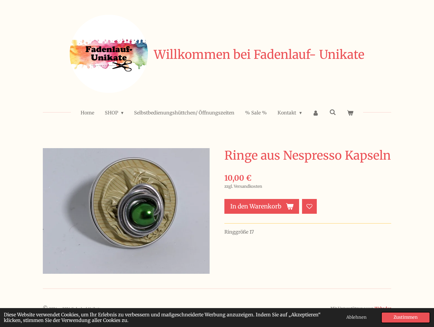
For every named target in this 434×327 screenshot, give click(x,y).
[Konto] (316, 113)
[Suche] (333, 112)
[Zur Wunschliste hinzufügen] (309, 206)
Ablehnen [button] (356, 317)
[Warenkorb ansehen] (350, 113)
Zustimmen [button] (406, 317)
